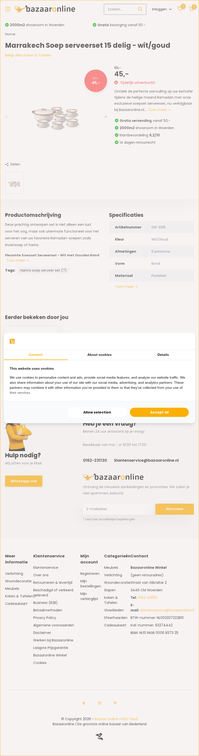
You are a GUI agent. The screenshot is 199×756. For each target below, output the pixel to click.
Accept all (159, 412)
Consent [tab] (36, 355)
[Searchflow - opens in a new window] (183, 341)
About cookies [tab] (99, 355)
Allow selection (97, 412)
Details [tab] (163, 355)
